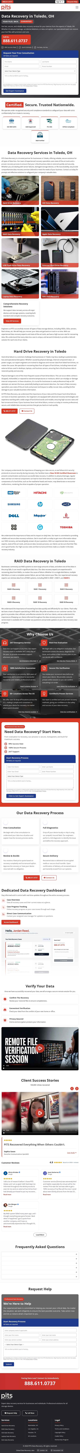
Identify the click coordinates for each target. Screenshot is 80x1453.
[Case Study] (75, 1152)
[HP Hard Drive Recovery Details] (40, 504)
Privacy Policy (29, 86)
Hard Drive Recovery (8, 1425)
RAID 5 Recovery (66, 589)
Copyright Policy (60, 1432)
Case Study (71, 1153)
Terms (35, 86)
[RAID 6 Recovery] (13, 598)
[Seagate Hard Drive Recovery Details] (66, 493)
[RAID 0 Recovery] (13, 585)
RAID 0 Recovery (13, 589)
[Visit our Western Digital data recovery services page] (14, 493)
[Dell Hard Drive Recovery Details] (14, 516)
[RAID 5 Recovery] (66, 585)
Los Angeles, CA (33, 1429)
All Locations (32, 1436)
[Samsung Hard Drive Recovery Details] (14, 504)
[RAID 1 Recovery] (40, 585)
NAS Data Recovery (7, 1440)
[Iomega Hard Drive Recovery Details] (66, 516)
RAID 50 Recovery (66, 602)
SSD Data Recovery (7, 1433)
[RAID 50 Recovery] (66, 598)
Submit (9, 1364)
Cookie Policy (59, 1436)
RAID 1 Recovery (40, 589)
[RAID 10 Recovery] (40, 598)
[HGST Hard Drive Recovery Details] (14, 527)
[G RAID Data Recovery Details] (40, 527)
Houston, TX (32, 1432)
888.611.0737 (40, 1383)
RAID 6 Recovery (13, 602)
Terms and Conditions (62, 1429)
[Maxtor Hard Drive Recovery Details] (40, 516)
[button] (40, 1048)
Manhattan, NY (33, 1425)
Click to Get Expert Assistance (21, 796)
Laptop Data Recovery (8, 1436)
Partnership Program (61, 1440)
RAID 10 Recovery (40, 602)
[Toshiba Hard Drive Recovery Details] (66, 527)
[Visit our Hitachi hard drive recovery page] (40, 493)
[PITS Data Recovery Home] (6, 7)
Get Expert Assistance (15, 91)
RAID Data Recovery (7, 1429)
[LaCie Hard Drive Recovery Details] (66, 504)
